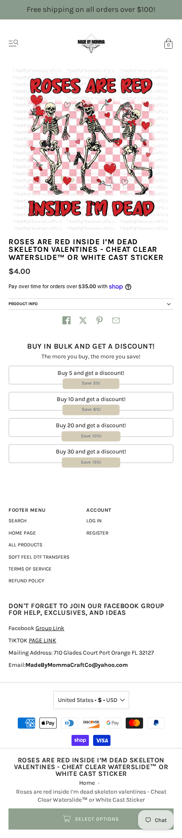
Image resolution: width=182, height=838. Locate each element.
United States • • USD (87, 700)
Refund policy (26, 581)
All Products (25, 545)
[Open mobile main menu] (13, 43)
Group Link (50, 628)
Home (87, 782)
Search (17, 521)
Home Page (22, 533)
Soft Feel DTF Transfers (38, 557)
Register (97, 533)
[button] (66, 320)
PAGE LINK (42, 640)
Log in (94, 521)
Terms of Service (30, 569)
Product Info (23, 303)
